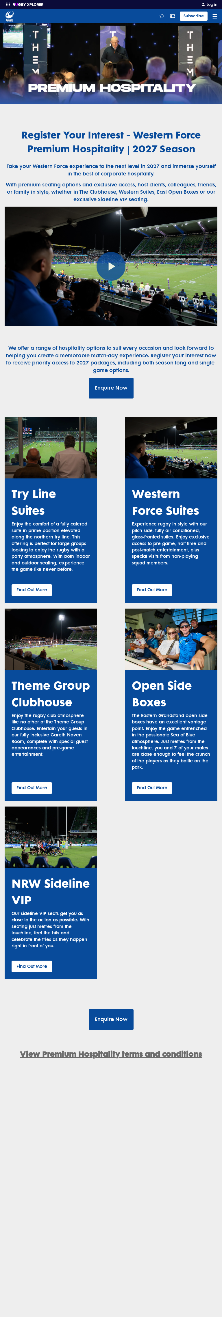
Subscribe (194, 16)
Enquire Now (111, 388)
